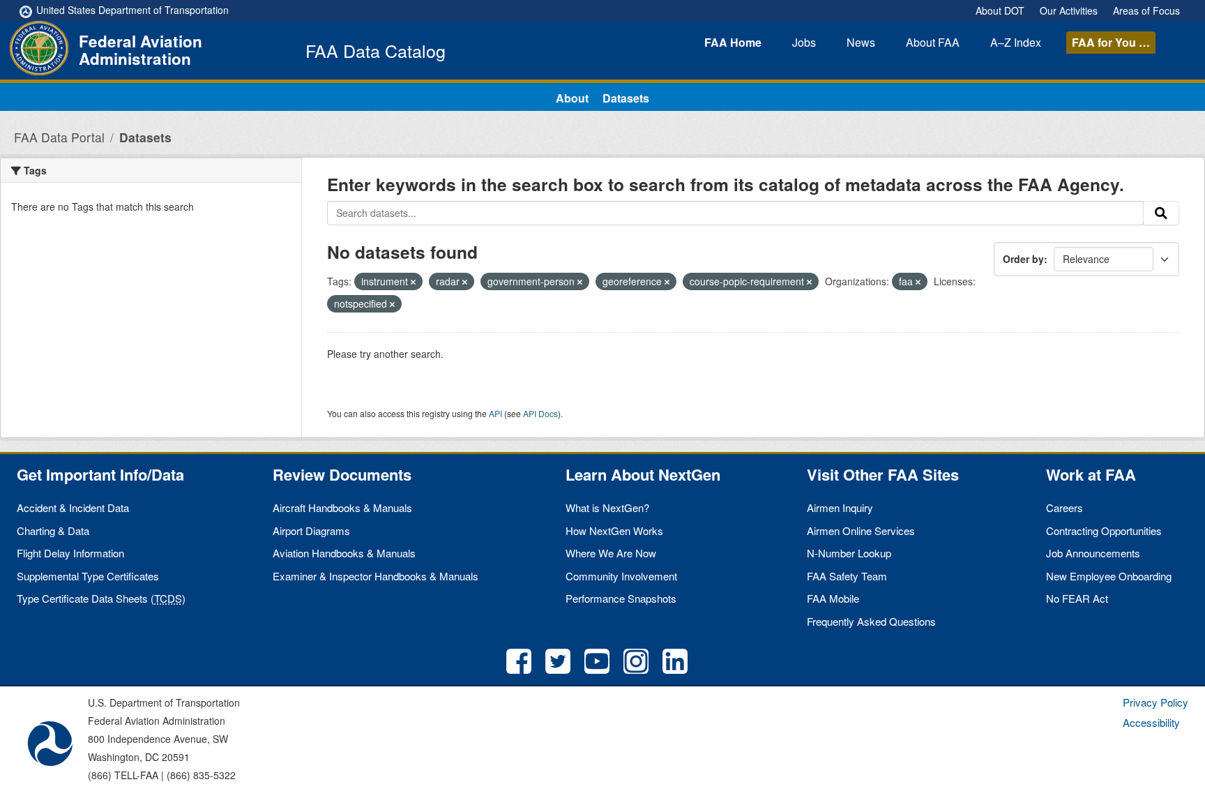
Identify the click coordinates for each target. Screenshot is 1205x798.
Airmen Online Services (861, 530)
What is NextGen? (607, 507)
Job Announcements (1093, 552)
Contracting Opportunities (1104, 530)
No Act (1077, 598)
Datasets (625, 98)
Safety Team (847, 576)
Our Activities (1069, 10)
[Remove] (413, 281)
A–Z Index (1015, 42)
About (933, 42)
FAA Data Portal (59, 137)
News (861, 42)
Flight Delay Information (70, 552)
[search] (1161, 213)
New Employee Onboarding (1109, 576)
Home (732, 42)
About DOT (1000, 10)
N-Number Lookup (849, 552)
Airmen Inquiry (840, 507)
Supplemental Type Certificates (88, 576)
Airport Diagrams (311, 530)
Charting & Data (53, 530)
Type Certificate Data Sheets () (101, 598)
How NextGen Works (614, 530)
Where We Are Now (611, 552)
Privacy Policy (1155, 702)
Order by (1023, 259)
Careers (1064, 507)
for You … (1111, 42)
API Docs (540, 413)
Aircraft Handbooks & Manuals (342, 507)
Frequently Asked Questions (871, 621)
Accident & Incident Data (73, 507)
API (495, 413)
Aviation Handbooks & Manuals (344, 552)
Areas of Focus (1146, 10)
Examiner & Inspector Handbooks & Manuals (375, 576)
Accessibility (1151, 722)
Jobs (804, 42)
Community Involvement (621, 576)
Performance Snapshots (621, 598)
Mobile (833, 598)
